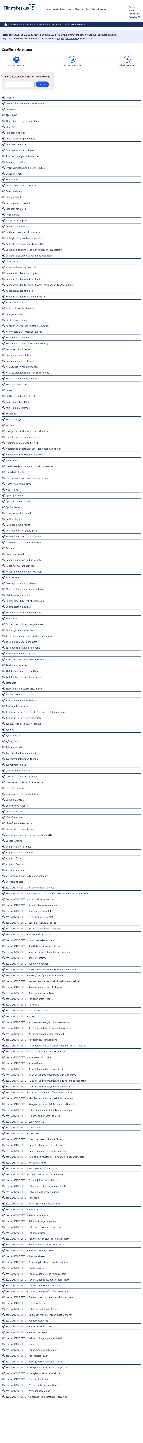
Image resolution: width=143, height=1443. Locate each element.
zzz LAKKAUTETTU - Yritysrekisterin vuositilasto (32, 1384)
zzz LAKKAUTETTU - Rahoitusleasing (26, 1209)
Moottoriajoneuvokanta (19, 483)
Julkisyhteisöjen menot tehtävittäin (25, 243)
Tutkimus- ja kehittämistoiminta (23, 717)
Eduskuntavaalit (15, 173)
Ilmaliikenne (12, 214)
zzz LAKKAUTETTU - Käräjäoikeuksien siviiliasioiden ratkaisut (40, 1104)
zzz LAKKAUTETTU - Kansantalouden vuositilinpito (34, 987)
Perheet (10, 548)
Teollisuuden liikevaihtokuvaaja (23, 647)
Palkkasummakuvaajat (18, 524)
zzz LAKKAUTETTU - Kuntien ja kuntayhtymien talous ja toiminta (41, 1074)
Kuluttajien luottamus (18, 407)
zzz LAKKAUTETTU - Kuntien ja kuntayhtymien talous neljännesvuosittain (46, 1080)
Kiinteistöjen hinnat (17, 319)
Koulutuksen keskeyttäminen (22, 378)
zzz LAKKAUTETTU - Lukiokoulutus (25, 1121)
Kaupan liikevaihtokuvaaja (20, 308)
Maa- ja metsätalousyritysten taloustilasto (29, 431)
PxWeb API (134, 17)
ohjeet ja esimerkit (67, 38)
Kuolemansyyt (13, 419)
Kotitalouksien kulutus (18, 355)
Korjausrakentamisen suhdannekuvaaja (27, 343)
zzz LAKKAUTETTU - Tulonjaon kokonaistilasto (31, 1308)
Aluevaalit (11, 126)
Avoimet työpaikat (16, 161)
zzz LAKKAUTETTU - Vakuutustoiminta (27, 1320)
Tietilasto (11, 682)
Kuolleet (10, 425)
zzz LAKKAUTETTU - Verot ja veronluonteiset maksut (35, 1361)
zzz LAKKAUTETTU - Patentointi (23, 1197)
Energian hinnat (14, 191)
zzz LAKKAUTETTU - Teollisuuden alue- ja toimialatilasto (37, 1273)
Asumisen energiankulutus (20, 138)
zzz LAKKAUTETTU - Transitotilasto (25, 1303)
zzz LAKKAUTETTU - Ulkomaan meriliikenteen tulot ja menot (39, 1314)
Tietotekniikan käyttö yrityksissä (24, 688)
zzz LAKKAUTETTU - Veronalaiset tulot (27, 1355)
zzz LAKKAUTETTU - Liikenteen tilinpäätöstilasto (33, 1115)
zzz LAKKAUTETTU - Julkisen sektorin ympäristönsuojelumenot (41, 969)
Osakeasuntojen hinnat (18, 513)
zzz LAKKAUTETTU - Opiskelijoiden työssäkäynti (32, 1180)
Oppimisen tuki (14, 507)
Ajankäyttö (11, 115)
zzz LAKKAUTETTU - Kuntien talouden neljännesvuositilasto (39, 1092)
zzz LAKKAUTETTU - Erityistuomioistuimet (29, 916)
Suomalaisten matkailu (18, 606)
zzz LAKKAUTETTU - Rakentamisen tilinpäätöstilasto (35, 1244)
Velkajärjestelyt (14, 811)
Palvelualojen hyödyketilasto (21, 530)
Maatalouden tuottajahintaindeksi (24, 454)
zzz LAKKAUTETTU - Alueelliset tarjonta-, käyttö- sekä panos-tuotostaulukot (48, 893)
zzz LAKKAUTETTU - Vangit (21, 1343)
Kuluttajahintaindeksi (17, 401)
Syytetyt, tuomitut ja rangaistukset (25, 624)
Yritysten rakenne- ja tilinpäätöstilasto (27, 875)
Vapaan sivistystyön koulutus (22, 793)
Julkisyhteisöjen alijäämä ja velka (24, 238)
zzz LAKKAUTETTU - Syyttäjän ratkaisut (27, 1267)
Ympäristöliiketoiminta (18, 846)
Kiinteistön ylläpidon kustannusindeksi (27, 325)
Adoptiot (11, 97)
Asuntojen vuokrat (16, 144)
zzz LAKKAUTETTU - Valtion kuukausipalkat (29, 1326)
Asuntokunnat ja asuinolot (20, 150)
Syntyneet (11, 618)
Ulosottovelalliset (15, 788)
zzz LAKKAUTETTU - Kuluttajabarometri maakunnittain (36, 1051)
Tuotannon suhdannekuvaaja (21, 700)
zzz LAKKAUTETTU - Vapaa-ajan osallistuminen (31, 1349)
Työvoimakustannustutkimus (22, 758)
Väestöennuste (14, 817)
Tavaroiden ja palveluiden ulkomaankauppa (29, 635)
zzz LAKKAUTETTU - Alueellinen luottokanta (30, 887)
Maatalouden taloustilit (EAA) (22, 442)
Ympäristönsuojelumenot (20, 852)
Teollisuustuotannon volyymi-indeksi (26, 659)
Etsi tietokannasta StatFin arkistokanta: (28, 76)
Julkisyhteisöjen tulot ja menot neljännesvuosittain (34, 249)
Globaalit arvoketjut (17, 208)
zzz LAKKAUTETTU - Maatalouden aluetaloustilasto (34, 1145)
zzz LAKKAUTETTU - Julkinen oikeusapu (28, 963)
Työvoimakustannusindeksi (21, 752)
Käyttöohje (134, 13)
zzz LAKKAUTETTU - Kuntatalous (24, 1063)
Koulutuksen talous (16, 384)
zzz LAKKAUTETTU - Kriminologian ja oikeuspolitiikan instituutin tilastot (46, 1045)
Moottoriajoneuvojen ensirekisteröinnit (28, 477)
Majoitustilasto (14, 460)
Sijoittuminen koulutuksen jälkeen (25, 589)
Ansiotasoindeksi (15, 132)
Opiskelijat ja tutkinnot (18, 501)
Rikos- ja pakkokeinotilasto (21, 583)
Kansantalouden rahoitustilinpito (24, 278)
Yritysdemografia (15, 869)
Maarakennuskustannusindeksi (23, 436)
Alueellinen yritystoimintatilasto (23, 120)
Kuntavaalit (12, 413)
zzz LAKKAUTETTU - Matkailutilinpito (26, 1162)
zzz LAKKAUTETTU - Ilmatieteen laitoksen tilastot (33, 946)
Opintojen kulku (14, 495)
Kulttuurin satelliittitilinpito (21, 395)
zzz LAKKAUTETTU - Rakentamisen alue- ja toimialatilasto (38, 1238)
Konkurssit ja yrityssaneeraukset (24, 331)
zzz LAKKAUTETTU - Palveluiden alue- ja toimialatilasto (36, 1185)
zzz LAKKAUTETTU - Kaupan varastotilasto (29, 998)
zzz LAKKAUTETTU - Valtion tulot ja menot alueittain (34, 1338)
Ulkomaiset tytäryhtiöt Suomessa (24, 782)
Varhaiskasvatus (15, 799)
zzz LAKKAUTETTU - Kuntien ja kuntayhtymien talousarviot (38, 1086)
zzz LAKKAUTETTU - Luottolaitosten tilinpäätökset (34, 1139)
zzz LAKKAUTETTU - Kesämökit (23, 1004)
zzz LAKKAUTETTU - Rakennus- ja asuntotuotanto (33, 1226)
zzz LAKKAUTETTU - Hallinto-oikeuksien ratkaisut (33, 928)
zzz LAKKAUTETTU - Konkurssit (23, 1016)
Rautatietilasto (14, 577)
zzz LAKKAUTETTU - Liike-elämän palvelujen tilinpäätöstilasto (40, 1109)
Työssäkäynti (13, 735)
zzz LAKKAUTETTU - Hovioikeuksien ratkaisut (31, 940)
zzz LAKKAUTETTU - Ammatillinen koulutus (29, 899)
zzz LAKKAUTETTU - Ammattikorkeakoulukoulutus (33, 905)
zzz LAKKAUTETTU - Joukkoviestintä (26, 957)
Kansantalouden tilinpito (19, 290)
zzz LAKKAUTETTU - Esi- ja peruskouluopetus (31, 922)
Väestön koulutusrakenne (20, 829)
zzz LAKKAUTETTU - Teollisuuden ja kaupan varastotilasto (38, 1279)
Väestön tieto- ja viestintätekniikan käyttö (29, 834)
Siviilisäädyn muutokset (19, 594)
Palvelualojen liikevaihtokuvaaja (23, 536)
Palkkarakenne (14, 518)
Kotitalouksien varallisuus (20, 360)
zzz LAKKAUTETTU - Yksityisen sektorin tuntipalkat (34, 1373)
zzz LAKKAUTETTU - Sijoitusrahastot (26, 1256)
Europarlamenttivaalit (18, 202)
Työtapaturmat (14, 747)
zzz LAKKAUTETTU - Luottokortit (24, 1133)
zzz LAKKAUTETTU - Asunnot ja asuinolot (28, 910)
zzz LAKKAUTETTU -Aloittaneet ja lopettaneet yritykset (36, 1396)
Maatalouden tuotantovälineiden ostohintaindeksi (33, 448)
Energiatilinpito (14, 197)
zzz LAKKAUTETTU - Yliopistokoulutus (27, 1379)
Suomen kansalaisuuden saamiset (24, 612)
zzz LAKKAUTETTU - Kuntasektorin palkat (29, 1057)
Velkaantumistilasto (17, 805)
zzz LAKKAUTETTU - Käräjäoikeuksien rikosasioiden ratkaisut (40, 1098)
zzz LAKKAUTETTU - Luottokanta (24, 1127)
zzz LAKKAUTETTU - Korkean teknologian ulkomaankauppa (38, 1022)
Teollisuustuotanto (16, 665)
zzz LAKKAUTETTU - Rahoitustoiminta (27, 1215)
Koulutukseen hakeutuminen (22, 366)
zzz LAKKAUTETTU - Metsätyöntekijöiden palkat (32, 1168)
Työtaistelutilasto (15, 741)
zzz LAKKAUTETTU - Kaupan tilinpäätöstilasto (31, 992)
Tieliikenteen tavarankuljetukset (24, 676)
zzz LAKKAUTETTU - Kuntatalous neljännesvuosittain (35, 1068)
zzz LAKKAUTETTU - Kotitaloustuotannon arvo (31, 1039)
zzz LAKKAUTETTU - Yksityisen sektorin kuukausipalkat (36, 1367)
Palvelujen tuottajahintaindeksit (23, 542)
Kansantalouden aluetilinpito (22, 273)
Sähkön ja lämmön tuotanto (21, 630)
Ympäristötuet (14, 858)
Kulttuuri (11, 390)
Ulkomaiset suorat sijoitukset (22, 776)
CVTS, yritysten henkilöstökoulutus (25, 167)
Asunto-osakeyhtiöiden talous (22, 156)
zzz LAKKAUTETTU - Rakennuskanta (26, 1232)
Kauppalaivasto (14, 314)
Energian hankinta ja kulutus (21, 185)
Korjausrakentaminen (18, 337)
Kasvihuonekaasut (16, 302)
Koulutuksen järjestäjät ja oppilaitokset (27, 372)
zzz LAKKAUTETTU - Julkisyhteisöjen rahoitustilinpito (35, 975)
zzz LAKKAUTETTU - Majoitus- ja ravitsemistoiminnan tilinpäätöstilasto (45, 1156)
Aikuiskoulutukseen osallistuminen (25, 103)
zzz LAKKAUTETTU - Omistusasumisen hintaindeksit (35, 1174)
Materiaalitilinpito (15, 472)
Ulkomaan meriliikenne (18, 770)
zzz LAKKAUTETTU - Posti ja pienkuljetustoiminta (33, 1203)
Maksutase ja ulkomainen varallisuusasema (29, 466)
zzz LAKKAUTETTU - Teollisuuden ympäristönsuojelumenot (38, 1291)
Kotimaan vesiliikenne (18, 349)
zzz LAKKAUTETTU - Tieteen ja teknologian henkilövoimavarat (40, 1297)
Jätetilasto (12, 261)
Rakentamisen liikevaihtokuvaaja (24, 571)
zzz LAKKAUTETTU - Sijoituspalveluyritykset (30, 1250)
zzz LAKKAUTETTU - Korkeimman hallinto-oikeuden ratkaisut (39, 1027)
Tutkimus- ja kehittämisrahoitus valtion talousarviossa (36, 711)
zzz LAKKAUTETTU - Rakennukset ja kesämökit (32, 1221)
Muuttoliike (12, 489)
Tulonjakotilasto (14, 694)
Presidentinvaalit (15, 553)
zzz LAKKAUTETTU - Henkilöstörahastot (28, 934)
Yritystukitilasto (14, 881)
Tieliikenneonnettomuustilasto (23, 671)
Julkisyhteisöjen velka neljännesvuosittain (29, 255)
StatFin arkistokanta (21, 24)
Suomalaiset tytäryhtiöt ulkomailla (25, 600)
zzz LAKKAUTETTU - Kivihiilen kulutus (27, 1010)
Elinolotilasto (13, 179)
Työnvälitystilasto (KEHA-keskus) (24, 723)
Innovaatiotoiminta (16, 226)
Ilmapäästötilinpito (16, 220)
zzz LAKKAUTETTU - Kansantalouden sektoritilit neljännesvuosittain (43, 981)
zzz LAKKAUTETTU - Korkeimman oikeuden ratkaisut (35, 1033)
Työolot (10, 729)
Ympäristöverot (14, 864)
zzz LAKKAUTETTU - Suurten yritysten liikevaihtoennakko (37, 1262)
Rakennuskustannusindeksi (21, 565)
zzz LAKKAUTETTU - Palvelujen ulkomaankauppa (32, 1191)
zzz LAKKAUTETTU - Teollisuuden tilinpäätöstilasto (34, 1285)
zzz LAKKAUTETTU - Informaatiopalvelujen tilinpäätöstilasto (39, 951)
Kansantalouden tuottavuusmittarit (25, 296)
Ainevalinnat (13, 109)
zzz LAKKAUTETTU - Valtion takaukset (27, 1332)
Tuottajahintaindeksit (18, 706)
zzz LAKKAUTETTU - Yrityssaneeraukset (28, 1390)
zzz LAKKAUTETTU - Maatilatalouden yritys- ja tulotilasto (37, 1150)
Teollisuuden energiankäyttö (21, 641)
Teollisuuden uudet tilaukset (21, 653)
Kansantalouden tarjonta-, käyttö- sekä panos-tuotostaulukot (40, 284)
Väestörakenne (14, 840)
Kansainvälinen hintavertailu (21, 267)
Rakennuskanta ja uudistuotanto (24, 559)
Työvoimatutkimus (16, 764)
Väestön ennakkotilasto (19, 823)
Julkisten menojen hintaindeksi (23, 232)
